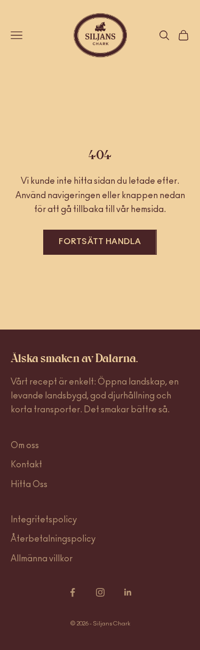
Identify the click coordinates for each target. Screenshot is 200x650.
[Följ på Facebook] (72, 592)
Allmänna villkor (42, 558)
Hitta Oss (29, 484)
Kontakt (26, 464)
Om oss (25, 445)
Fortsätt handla (100, 242)
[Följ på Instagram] (100, 592)
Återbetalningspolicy (53, 539)
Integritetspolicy (44, 519)
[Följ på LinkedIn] (128, 592)
